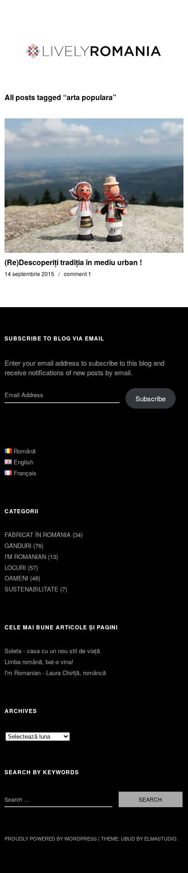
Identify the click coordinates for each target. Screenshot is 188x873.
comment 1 (77, 273)
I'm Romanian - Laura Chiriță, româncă (55, 672)
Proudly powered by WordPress (51, 838)
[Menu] (16, 11)
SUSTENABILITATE (31, 589)
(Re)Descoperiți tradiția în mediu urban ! (73, 262)
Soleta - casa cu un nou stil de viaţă (52, 650)
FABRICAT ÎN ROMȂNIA (38, 534)
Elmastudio (160, 838)
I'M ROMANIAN (25, 556)
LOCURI (15, 567)
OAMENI (16, 578)
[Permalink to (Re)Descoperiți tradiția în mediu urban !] (94, 250)
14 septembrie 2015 (29, 273)
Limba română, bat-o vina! (39, 661)
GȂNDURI (18, 545)
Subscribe (151, 398)
